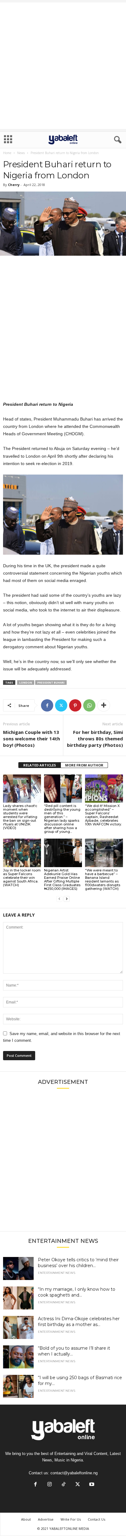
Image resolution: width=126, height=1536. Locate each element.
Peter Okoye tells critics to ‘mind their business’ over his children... (78, 1262)
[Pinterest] (75, 705)
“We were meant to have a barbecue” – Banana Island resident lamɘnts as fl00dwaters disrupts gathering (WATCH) (102, 879)
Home (7, 153)
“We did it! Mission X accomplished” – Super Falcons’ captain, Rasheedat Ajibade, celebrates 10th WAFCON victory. (103, 815)
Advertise (46, 1519)
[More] (103, 705)
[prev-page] (59, 899)
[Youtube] (91, 1485)
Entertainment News (56, 1272)
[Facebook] (47, 705)
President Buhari (51, 683)
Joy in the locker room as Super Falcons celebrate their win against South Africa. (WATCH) (22, 877)
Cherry (14, 184)
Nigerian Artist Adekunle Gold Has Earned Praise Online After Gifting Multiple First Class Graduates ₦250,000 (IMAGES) (62, 879)
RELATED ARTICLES (39, 765)
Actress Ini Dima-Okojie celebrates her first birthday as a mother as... (79, 1321)
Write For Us (71, 1519)
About (26, 1519)
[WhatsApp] (89, 705)
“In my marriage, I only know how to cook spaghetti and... (76, 1292)
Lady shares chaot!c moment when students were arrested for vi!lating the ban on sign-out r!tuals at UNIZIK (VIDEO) (20, 817)
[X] (61, 705)
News (21, 153)
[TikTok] (64, 1485)
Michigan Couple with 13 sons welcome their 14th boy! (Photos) (31, 738)
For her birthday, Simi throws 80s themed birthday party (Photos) (95, 738)
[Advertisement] (63, 65)
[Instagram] (50, 1485)
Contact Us (96, 1519)
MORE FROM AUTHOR (84, 765)
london (25, 683)
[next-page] (67, 899)
